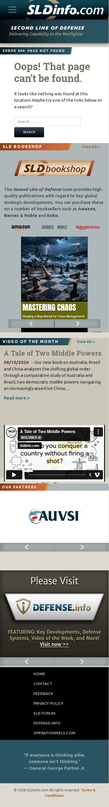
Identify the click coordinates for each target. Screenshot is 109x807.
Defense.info (47, 723)
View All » (91, 147)
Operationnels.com (54, 733)
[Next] (77, 323)
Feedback (43, 693)
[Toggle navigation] (12, 9)
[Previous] (31, 323)
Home (39, 673)
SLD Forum (44, 713)
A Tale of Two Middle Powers (52, 353)
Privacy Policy (48, 703)
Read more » (17, 397)
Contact (42, 683)
